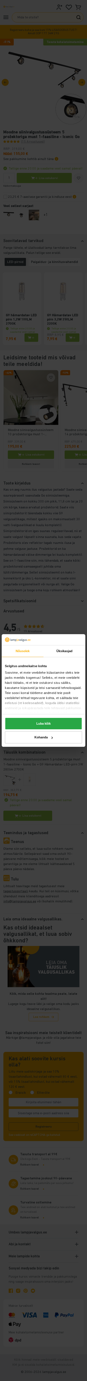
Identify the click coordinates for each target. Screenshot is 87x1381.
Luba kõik (43, 723)
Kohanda (41, 737)
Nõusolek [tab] (23, 651)
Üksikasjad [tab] (64, 651)
